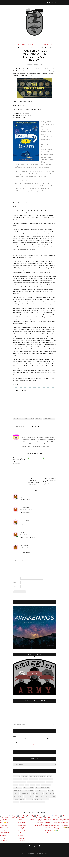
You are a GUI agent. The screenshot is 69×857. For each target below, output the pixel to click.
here (47, 71)
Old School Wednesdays (42, 787)
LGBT (27, 784)
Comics (49, 776)
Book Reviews (32, 44)
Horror (16, 784)
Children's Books (18, 418)
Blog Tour (24, 776)
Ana (49, 426)
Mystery (31, 787)
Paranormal (38, 790)
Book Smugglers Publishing (37, 776)
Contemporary (18, 779)
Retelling (51, 790)
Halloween (41, 781)
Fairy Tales (49, 779)
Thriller (46, 799)
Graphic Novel (32, 781)
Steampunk (30, 799)
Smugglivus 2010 (49, 793)
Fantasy (16, 781)
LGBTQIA (32, 784)
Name (14, 578)
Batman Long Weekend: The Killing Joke (19, 459)
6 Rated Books (21, 44)
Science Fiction (29, 418)
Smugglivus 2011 (18, 796)
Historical (49, 781)
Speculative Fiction (19, 799)
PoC (45, 790)
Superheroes (38, 799)
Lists (38, 784)
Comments (20, 426)
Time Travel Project (45, 44)
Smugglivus (39, 793)
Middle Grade (17, 787)
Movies (25, 787)
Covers (26, 779)
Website (15, 586)
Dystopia (41, 779)
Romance (16, 793)
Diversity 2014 (33, 779)
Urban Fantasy (25, 802)
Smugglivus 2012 (28, 796)
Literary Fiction (46, 784)
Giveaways (23, 781)
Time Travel (38, 418)
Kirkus (22, 784)
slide (32, 793)
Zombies (42, 802)
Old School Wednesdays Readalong (23, 790)
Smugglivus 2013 (39, 796)
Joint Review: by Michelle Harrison (34, 480)
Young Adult (34, 802)
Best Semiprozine (33, 744)
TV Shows (16, 802)
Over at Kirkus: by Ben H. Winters (49, 480)
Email (14, 582)
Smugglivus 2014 (50, 796)
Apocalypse (17, 776)
